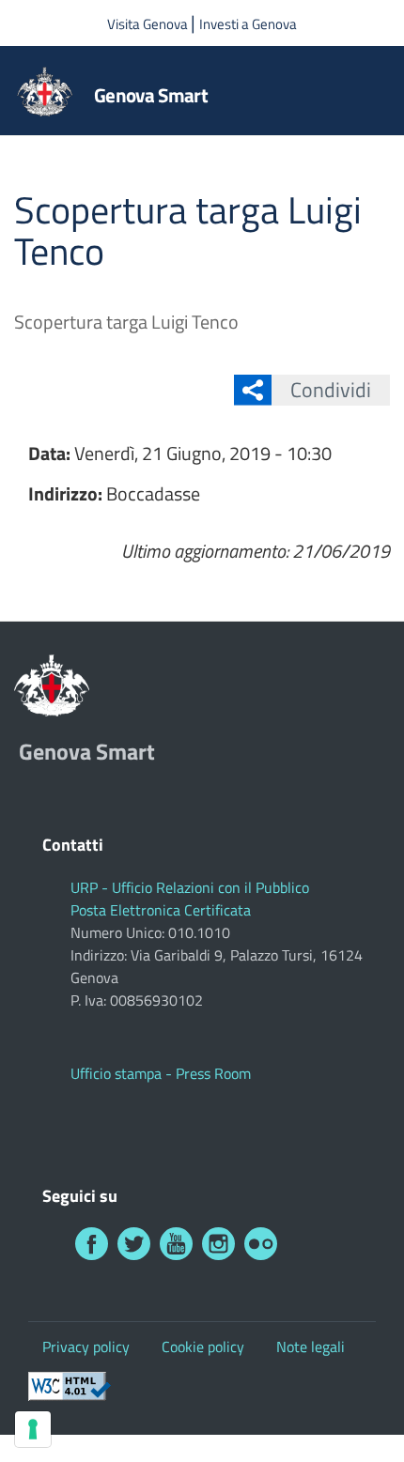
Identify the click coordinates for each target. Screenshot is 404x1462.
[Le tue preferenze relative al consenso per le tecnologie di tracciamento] (33, 1429)
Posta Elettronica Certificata (160, 910)
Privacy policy (86, 1346)
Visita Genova (149, 24)
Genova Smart (151, 95)
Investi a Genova (248, 24)
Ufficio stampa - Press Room (160, 1073)
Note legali (310, 1346)
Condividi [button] (330, 390)
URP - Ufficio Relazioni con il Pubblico (189, 887)
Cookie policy (203, 1346)
